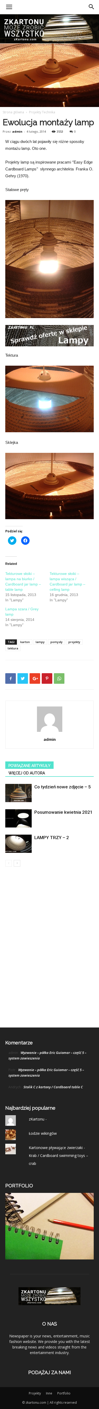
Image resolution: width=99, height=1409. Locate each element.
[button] (91, 7)
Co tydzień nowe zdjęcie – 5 (62, 786)
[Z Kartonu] (49, 28)
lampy (40, 642)
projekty (74, 642)
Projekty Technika (42, 112)
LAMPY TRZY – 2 (51, 837)
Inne (49, 1393)
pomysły (56, 642)
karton (25, 642)
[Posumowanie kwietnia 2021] (18, 818)
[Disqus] (49, 947)
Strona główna (13, 112)
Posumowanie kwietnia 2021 (63, 812)
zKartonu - (38, 1119)
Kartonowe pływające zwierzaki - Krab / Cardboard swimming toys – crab (58, 1155)
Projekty (35, 1393)
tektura (13, 648)
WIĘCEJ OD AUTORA (26, 773)
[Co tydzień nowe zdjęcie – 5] (18, 793)
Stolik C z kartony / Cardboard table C (53, 1087)
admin (17, 131)
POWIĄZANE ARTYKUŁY (29, 766)
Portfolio (63, 1393)
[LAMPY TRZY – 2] (18, 844)
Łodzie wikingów (43, 1133)
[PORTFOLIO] (49, 1258)
